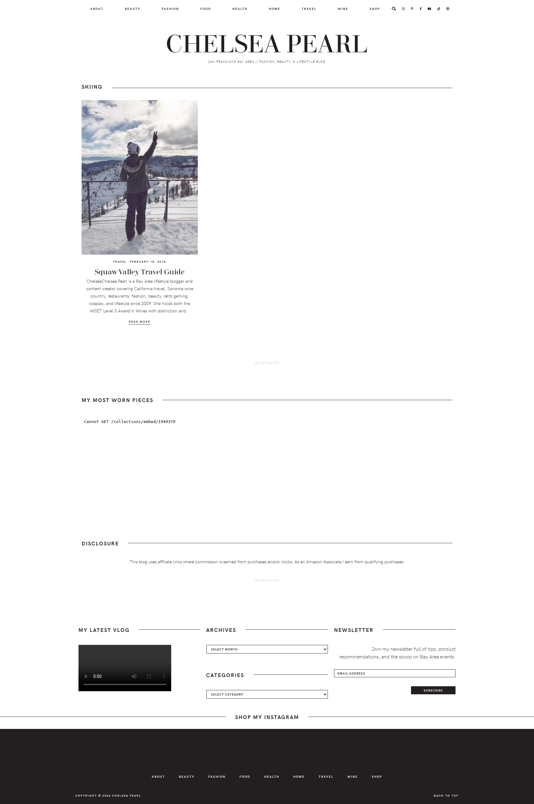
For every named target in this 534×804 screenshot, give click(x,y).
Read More (139, 321)
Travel (120, 261)
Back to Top (446, 795)
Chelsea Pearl (267, 44)
